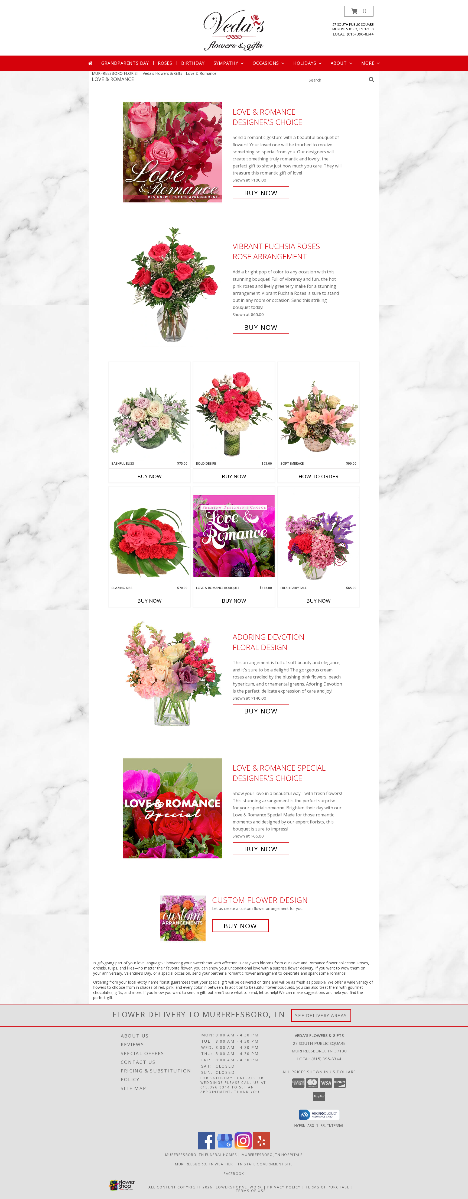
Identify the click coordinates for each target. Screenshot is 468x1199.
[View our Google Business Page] (224, 1147)
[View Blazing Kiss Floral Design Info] (149, 536)
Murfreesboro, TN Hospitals (272, 1154)
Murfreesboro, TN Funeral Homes (201, 1154)
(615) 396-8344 (360, 34)
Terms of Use (251, 1190)
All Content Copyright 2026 (180, 1187)
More (368, 63)
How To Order (318, 476)
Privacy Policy (284, 1187)
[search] (371, 80)
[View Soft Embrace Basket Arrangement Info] (318, 411)
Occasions (266, 63)
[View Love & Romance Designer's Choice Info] (176, 152)
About (339, 63)
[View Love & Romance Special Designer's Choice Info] (176, 808)
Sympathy (226, 63)
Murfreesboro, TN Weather (204, 1164)
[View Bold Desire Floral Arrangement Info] (234, 411)
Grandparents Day (125, 63)
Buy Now (261, 192)
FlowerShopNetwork (238, 1187)
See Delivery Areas (321, 1015)
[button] (358, 11)
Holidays (304, 63)
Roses (165, 63)
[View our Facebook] (206, 1147)
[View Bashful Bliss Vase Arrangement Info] (149, 411)
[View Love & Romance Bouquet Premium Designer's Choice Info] (234, 536)
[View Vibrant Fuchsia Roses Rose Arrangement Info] (176, 286)
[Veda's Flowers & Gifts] (233, 30)
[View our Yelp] (261, 1147)
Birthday (192, 63)
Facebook (234, 1173)
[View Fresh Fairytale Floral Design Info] (318, 536)
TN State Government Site (265, 1164)
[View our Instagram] (243, 1147)
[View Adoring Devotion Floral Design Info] (176, 674)
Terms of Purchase (328, 1187)
